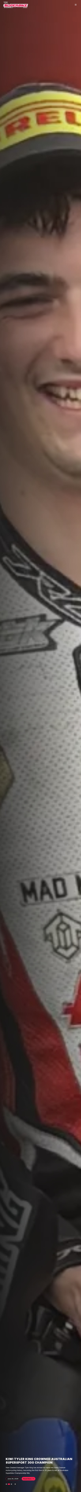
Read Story (26, 1479)
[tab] (7, 1484)
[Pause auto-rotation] (15, 1484)
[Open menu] (76, 5)
